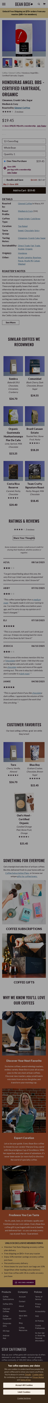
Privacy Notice (38, 1377)
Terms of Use (25, 1380)
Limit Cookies (24, 1392)
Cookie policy (37, 1374)
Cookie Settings (24, 1398)
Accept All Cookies (24, 1385)
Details (28, 1374)
